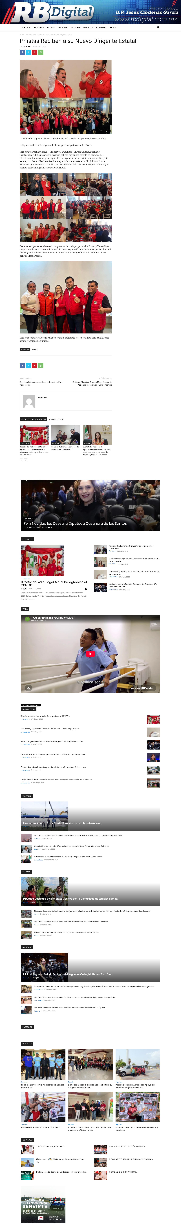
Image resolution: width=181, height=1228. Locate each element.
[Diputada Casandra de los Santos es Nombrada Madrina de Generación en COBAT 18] (26, 924)
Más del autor (56, 419)
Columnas (101, 27)
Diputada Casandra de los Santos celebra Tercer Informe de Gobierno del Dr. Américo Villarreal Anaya (78, 835)
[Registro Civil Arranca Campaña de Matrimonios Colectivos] (65, 435)
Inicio (22, 35)
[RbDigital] (90, 12)
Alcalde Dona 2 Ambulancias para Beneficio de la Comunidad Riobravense (53, 767)
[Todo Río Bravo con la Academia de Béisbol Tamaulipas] (43, 1064)
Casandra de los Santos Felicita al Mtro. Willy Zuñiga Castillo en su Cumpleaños (68, 856)
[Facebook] (22, 52)
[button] (158, 27)
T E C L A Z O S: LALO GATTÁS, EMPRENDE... (127, 1146)
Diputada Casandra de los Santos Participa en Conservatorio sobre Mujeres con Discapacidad (75, 997)
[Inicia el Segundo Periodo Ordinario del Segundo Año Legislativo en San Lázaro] (100, 587)
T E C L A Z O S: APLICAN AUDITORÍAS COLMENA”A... (131, 1159)
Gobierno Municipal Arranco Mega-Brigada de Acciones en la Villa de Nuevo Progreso (92, 383)
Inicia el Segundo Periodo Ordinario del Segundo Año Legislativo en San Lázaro (68, 974)
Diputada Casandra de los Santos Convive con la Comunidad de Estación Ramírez (70, 898)
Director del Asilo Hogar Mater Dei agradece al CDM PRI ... (54, 583)
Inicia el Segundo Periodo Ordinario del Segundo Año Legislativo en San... (52, 741)
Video (113, 27)
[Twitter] (28, 52)
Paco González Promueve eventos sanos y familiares (137, 1128)
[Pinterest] (34, 52)
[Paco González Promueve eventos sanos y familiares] (138, 1107)
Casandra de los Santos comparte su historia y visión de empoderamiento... (54, 754)
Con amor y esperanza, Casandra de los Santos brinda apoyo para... (51, 729)
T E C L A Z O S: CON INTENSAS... (123, 1172)
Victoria (75, 27)
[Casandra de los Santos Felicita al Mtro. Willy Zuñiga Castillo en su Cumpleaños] (26, 859)
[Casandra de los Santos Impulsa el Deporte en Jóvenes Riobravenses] (90, 1107)
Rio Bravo (39, 27)
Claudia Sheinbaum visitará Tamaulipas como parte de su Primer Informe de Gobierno (71, 846)
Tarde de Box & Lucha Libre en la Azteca (40, 1127)
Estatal (51, 27)
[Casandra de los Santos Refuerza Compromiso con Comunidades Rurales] (26, 935)
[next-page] (25, 460)
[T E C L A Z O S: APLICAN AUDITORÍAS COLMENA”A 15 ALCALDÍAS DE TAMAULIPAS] (100, 1162)
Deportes (88, 27)
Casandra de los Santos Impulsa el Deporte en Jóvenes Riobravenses (89, 1128)
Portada (26, 27)
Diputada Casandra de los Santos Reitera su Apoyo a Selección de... (90, 1086)
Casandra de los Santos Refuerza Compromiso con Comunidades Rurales (66, 932)
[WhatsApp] (40, 52)
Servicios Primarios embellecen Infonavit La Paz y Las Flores (41, 383)
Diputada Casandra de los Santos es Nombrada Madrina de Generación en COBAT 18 (71, 921)
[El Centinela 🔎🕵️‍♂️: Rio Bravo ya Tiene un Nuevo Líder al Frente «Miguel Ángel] (27, 1162)
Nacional (63, 27)
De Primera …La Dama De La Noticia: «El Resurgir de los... (61, 1172)
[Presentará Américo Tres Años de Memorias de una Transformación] (90, 816)
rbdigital (26, 46)
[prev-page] (21, 460)
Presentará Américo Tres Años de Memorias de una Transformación (62, 823)
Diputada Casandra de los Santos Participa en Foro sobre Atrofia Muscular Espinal (69, 1008)
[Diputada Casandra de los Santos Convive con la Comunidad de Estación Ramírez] (90, 891)
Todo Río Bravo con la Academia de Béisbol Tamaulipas (42, 1086)
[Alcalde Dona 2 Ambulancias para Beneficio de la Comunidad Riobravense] (153, 770)
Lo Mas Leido (31, 35)
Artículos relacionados (33, 419)
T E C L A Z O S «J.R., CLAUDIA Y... (50, 1146)
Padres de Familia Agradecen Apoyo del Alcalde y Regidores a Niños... (135, 1086)
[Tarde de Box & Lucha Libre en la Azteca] (43, 1107)
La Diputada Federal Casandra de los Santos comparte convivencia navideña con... (57, 779)
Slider (34, 349)
